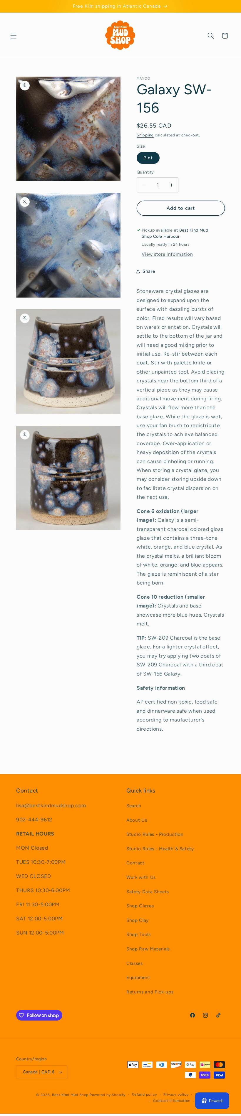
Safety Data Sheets (147, 891)
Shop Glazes (140, 906)
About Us (136, 820)
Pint (148, 158)
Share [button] (149, 271)
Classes (134, 963)
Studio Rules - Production (155, 834)
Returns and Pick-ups (149, 992)
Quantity (145, 172)
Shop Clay (137, 920)
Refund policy (144, 1094)
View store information (167, 254)
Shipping (145, 135)
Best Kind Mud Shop (70, 1095)
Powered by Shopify (107, 1095)
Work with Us (141, 877)
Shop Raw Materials (148, 949)
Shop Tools (138, 934)
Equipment (138, 977)
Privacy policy (176, 1094)
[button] (13, 36)
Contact (135, 863)
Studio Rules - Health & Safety (160, 848)
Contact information (171, 1101)
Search (133, 805)
